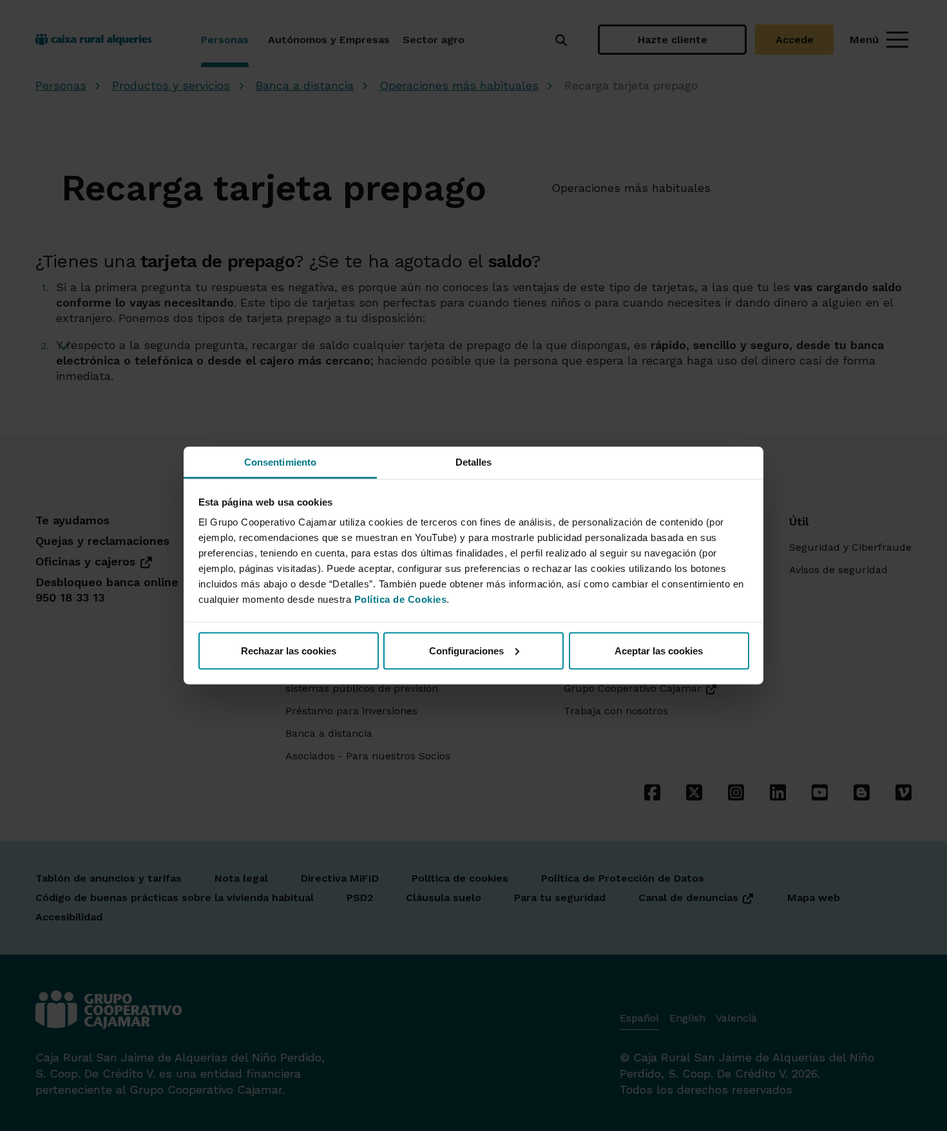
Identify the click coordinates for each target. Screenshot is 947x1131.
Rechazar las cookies (288, 650)
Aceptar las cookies (659, 650)
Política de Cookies (400, 599)
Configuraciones (466, 650)
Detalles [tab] (473, 462)
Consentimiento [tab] (280, 462)
